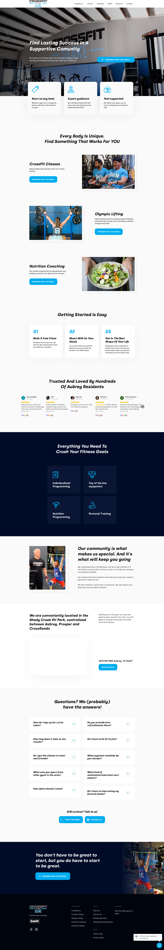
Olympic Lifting (77, 918)
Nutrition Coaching (78, 922)
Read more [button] (25, 411)
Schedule (100, 4)
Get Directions (108, 667)
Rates (110, 4)
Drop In (90, 4)
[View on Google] (23, 398)
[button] (79, 4)
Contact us (96, 819)
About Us (119, 4)
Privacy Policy (98, 938)
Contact (129, 4)
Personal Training (77, 926)
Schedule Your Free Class (117, 60)
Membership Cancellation (103, 922)
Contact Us (97, 914)
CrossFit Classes (77, 914)
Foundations (76, 911)
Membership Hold (100, 918)
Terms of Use (98, 934)
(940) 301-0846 (72, 819)
